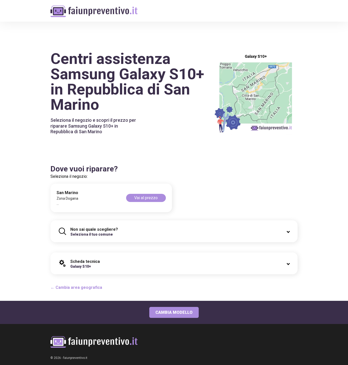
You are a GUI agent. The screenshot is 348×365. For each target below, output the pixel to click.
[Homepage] (94, 8)
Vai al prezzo (146, 197)
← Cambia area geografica (76, 287)
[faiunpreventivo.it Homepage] (94, 342)
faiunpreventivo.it (75, 358)
